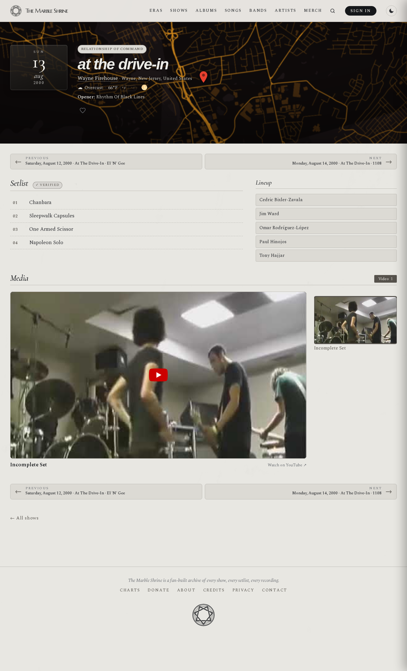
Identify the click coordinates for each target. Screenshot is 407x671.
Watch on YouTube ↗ (287, 465)
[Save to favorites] (83, 110)
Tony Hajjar (272, 255)
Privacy (243, 590)
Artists (285, 10)
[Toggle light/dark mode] (391, 10)
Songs (233, 10)
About (186, 590)
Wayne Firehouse (98, 78)
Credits (214, 590)
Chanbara (40, 202)
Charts (130, 590)
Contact (274, 590)
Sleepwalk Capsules (51, 216)
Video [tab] (385, 279)
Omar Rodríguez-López (284, 227)
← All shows (24, 518)
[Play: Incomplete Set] (158, 375)
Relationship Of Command (112, 49)
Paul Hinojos (272, 241)
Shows (179, 10)
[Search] (332, 11)
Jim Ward (269, 213)
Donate (158, 590)
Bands (258, 10)
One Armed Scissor (51, 229)
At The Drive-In (123, 64)
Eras (155, 10)
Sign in (360, 11)
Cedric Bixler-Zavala (281, 199)
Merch (313, 10)
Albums (206, 10)
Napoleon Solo (46, 242)
